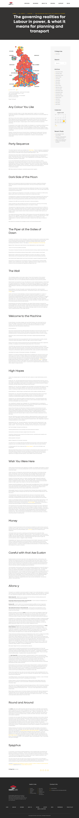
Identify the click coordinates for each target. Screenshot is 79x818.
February (59, 87)
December (59, 90)
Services (41, 788)
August (58, 97)
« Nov (56, 125)
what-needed (31, 502)
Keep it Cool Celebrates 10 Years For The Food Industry (61, 141)
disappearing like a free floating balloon (30, 730)
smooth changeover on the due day (37, 242)
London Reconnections (26, 764)
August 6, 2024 (12, 89)
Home (14, 13)
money (10, 291)
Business (32, 789)
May (58, 102)
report (40, 359)
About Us (41, 789)
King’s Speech (30, 446)
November (59, 92)
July (58, 78)
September (59, 75)
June (58, 80)
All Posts (22, 13)
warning (30, 529)
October (59, 73)
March (58, 85)
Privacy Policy (33, 793)
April (58, 83)
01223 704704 (54, 788)
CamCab (29, 13)
